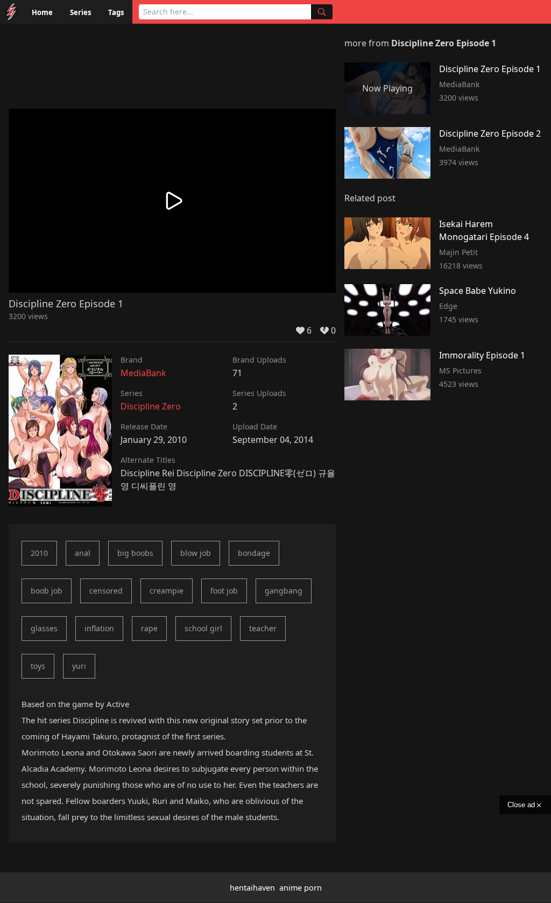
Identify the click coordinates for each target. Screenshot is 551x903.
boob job (46, 590)
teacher (263, 628)
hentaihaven (252, 888)
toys (38, 666)
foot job (224, 590)
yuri (79, 666)
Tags (116, 12)
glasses (44, 628)
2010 (39, 553)
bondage (254, 553)
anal (82, 553)
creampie (166, 590)
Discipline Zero (151, 406)
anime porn (300, 888)
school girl (203, 628)
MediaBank (143, 373)
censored (106, 590)
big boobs (135, 553)
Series (80, 12)
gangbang (283, 590)
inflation (99, 628)
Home (42, 12)
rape (149, 628)
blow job (195, 553)
